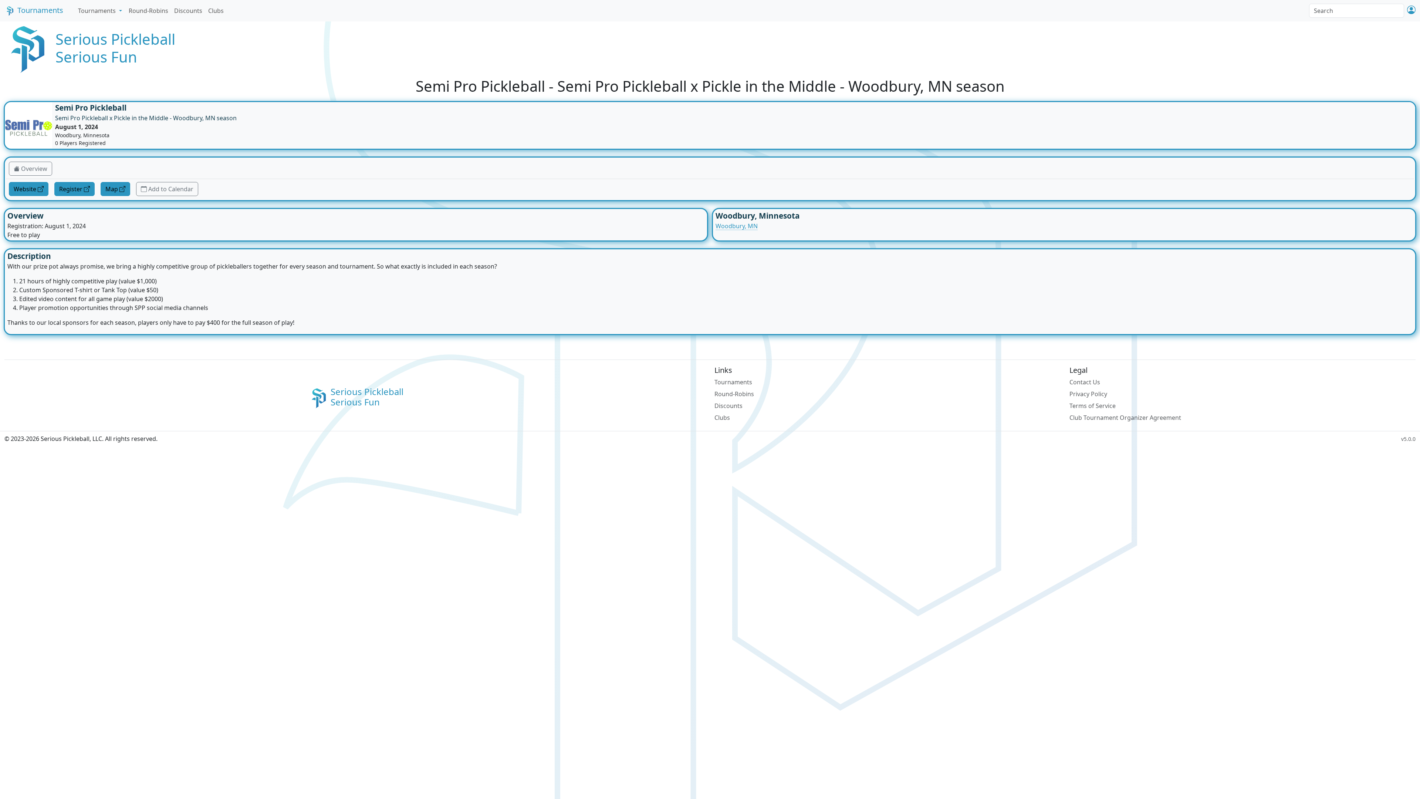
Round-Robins (148, 11)
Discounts (188, 11)
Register (70, 189)
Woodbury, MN (737, 226)
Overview (34, 169)
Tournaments (40, 10)
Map (111, 189)
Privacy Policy (1088, 394)
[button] (1411, 11)
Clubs (216, 11)
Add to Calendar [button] (170, 189)
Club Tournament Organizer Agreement (1125, 418)
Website (25, 189)
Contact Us (1084, 382)
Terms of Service (1092, 406)
